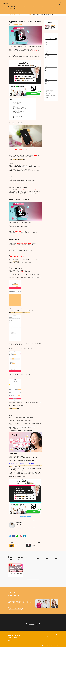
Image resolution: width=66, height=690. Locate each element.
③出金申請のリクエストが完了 (18, 116)
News (41, 636)
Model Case (49, 636)
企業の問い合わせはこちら (33, 624)
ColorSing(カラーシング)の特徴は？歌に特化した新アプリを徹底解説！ (22, 463)
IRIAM (46, 66)
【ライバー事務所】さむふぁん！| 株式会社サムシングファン (17, 14)
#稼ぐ (47, 93)
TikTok (46, 64)
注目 (46, 42)
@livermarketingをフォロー (26, 516)
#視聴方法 (52, 95)
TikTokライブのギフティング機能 (18, 107)
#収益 (50, 93)
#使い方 (47, 91)
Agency (55, 636)
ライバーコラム (30, 14)
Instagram (47, 44)
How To (55, 634)
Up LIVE (46, 77)
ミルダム (46, 79)
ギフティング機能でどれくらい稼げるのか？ (20, 108)
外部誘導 (14, 106)
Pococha (46, 51)
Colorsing (47, 70)
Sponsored (47, 53)
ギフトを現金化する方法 (16, 112)
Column (48, 634)
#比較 (47, 97)
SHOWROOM (47, 55)
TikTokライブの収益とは (16, 102)
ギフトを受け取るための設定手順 (18, 111)
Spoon (46, 57)
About (41, 634)
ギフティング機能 (16, 103)
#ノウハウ (51, 91)
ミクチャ (46, 83)
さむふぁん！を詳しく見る (15, 608)
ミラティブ (47, 81)
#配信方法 (47, 95)
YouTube (46, 68)
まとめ (13, 117)
